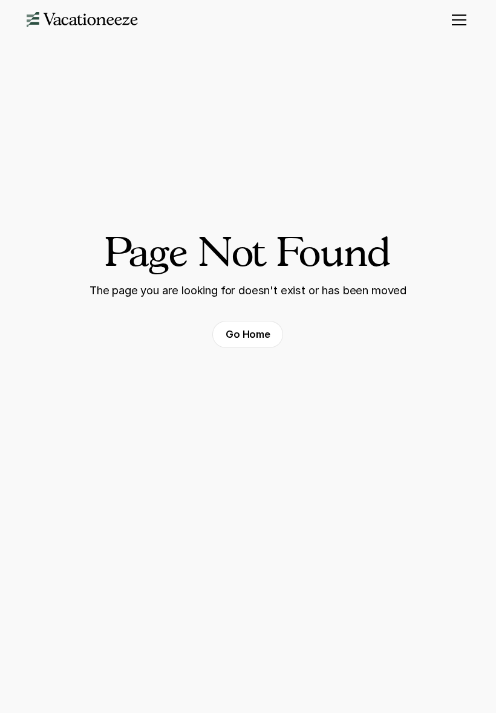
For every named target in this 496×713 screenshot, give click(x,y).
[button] (457, 19)
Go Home (248, 334)
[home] (82, 19)
